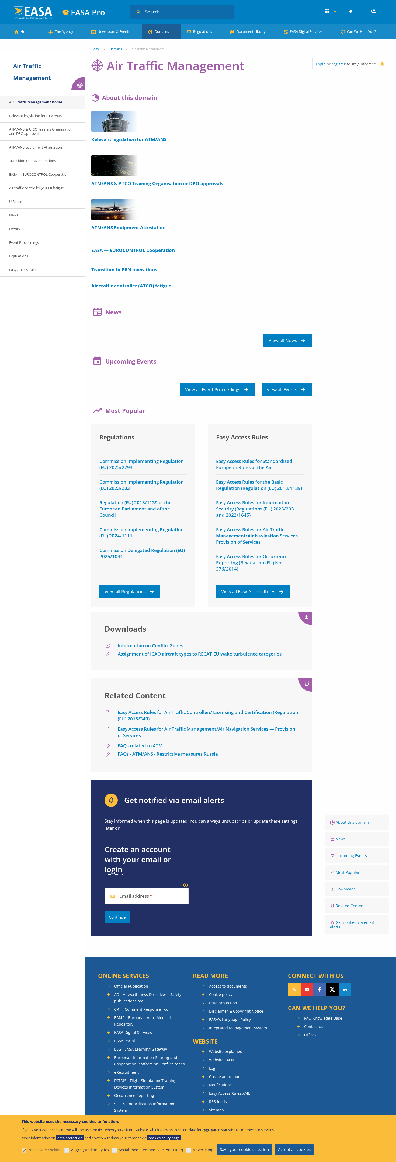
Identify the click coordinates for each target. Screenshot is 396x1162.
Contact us (313, 1026)
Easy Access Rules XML (229, 1093)
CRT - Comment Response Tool (141, 1009)
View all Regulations (125, 592)
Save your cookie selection (244, 1149)
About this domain (352, 822)
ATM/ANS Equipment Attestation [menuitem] (35, 147)
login (114, 869)
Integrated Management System (238, 1027)
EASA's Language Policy (230, 1019)
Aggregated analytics (90, 1149)
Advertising (203, 1149)
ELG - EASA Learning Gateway (140, 1049)
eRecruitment (126, 1072)
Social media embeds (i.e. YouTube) (151, 1149)
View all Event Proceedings (212, 389)
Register (374, 11)
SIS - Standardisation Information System (144, 1107)
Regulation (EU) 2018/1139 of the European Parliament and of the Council (135, 508)
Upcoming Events (351, 855)
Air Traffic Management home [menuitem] (35, 102)
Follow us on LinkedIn (345, 989)
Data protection (223, 1002)
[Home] (33, 12)
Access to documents (228, 986)
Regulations (202, 31)
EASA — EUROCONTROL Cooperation (133, 250)
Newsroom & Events (114, 31)
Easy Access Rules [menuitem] (23, 269)
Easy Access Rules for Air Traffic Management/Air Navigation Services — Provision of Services (259, 535)
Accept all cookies (294, 1149)
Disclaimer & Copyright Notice (236, 1011)
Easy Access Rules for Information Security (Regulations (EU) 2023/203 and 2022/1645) (255, 508)
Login (352, 11)
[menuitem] (352, 11)
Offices (310, 1034)
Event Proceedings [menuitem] (24, 242)
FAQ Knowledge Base (323, 1018)
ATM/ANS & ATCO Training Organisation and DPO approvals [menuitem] (41, 131)
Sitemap (216, 1109)
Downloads (346, 889)
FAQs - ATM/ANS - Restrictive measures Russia (168, 754)
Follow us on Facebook (319, 989)
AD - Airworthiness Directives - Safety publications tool (147, 997)
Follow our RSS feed (294, 989)
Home (25, 31)
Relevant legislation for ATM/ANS (128, 139)
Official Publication (131, 986)
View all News (283, 340)
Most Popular (348, 872)
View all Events (282, 389)
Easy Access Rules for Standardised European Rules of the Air (254, 464)
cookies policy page (163, 1137)
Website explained (225, 1051)
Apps (331, 11)
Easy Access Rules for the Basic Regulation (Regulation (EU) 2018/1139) (259, 485)
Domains (162, 31)
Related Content (350, 905)
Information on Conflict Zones (150, 645)
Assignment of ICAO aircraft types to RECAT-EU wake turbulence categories (200, 654)
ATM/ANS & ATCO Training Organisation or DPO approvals (157, 183)
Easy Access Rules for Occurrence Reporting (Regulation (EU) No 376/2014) (252, 562)
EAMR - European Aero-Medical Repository (142, 1021)
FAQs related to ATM (140, 745)
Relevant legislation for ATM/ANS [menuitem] (35, 115)
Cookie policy (220, 994)
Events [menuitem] (14, 228)
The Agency (64, 31)
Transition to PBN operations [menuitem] (32, 160)
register (339, 63)
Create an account (225, 1076)
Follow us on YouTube (307, 989)
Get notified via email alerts (352, 924)
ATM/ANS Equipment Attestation (128, 227)
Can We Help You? (361, 31)
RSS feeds (218, 1101)
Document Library (251, 31)
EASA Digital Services (306, 31)
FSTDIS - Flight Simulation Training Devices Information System (145, 1084)
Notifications (220, 1084)
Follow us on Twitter (332, 989)
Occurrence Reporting (134, 1095)
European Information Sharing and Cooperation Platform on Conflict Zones (149, 1060)
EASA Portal (124, 1040)
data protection (69, 1137)
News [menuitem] (13, 215)
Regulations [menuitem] (18, 255)
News (341, 838)
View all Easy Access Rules (248, 592)
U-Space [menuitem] (15, 201)
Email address (134, 896)
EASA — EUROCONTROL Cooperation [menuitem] (39, 174)
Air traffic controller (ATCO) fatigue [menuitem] (36, 187)
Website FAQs (221, 1059)
